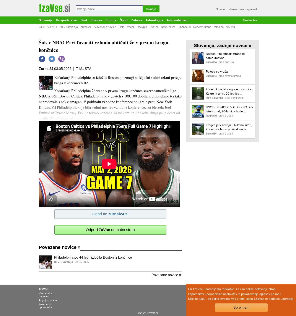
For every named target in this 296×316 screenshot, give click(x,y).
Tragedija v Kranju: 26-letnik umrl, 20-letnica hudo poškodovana (229, 127)
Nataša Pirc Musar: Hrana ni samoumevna (225, 56)
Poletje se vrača (217, 71)
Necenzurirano (202, 27)
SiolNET (52, 27)
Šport (124, 20)
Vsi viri (230, 27)
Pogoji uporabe (48, 300)
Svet (84, 20)
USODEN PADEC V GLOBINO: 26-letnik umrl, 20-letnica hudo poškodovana (229, 109)
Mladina (219, 27)
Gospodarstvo (66, 20)
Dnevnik (142, 27)
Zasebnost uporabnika (45, 306)
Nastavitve (250, 20)
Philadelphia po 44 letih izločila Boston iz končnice (93, 257)
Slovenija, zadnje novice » (222, 45)
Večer (130, 27)
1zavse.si (152, 312)
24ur (41, 27)
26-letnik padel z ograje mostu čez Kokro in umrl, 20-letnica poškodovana (229, 92)
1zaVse (43, 289)
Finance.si (184, 27)
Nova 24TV (168, 27)
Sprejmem (241, 307)
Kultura (111, 20)
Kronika (96, 20)
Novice (220, 9)
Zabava (136, 20)
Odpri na (110, 214)
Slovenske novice (105, 27)
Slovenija (45, 20)
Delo (121, 27)
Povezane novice (59, 247)
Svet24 (154, 27)
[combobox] (109, 8)
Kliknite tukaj (196, 298)
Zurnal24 (85, 27)
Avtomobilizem (177, 20)
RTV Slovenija (69, 27)
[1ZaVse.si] (54, 8)
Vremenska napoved (243, 9)
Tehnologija (154, 20)
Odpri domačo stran (110, 230)
